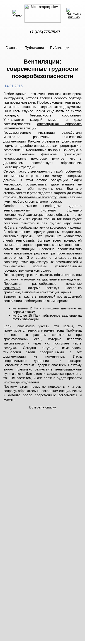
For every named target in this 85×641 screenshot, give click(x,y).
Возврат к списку (42, 407)
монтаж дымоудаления (21, 382)
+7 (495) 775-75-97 (44, 32)
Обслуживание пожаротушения (42, 197)
